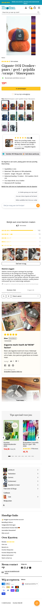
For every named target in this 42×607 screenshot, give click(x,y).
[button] (6, 61)
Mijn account (5, 533)
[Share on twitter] (9, 365)
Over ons (4, 544)
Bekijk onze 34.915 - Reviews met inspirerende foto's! (25, 2)
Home (3, 57)
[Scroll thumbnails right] (38, 254)
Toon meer (20, 400)
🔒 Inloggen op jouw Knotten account (13, 519)
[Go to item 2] (21, 254)
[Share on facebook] (5, 365)
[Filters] (9, 296)
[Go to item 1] (8, 254)
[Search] (38, 12)
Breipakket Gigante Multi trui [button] (13, 371)
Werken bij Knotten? (7, 555)
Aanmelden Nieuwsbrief (9, 530)
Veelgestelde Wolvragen (9, 525)
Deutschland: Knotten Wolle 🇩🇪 (11, 528)
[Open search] (4, 296)
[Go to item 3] (34, 254)
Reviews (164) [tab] (11, 290)
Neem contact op (7, 558)
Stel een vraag (21, 264)
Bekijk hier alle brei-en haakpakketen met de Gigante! (19, 186)
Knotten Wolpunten (7, 550)
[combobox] (21, 12)
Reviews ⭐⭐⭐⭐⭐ (8, 542)
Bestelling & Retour (7, 522)
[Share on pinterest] (13, 365)
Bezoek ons (5, 547)
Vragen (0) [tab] (30, 290)
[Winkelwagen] (34, 8)
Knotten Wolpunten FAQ (9, 552)
